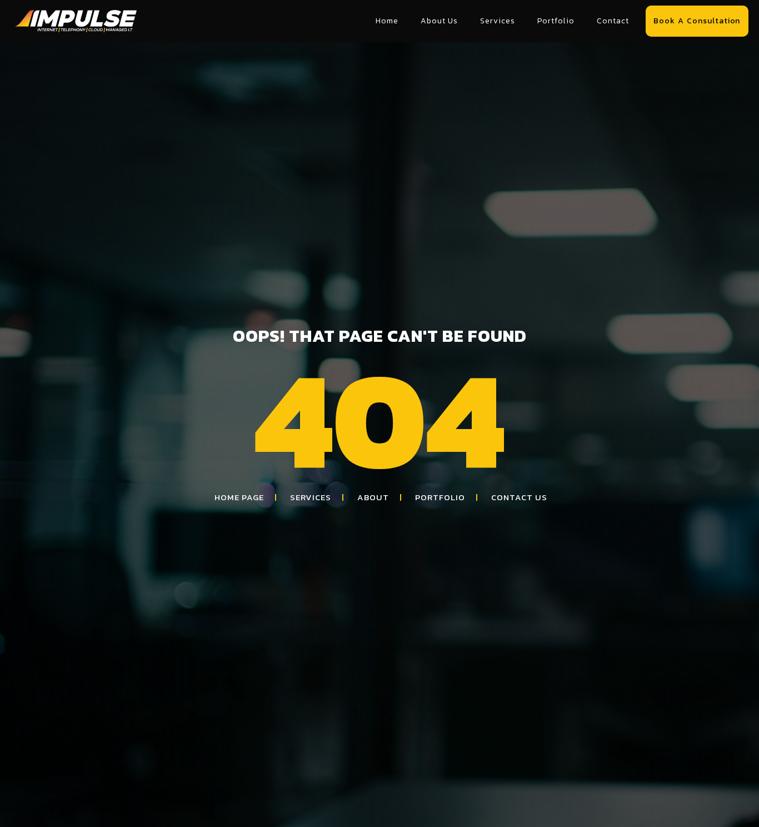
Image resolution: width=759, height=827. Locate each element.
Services (497, 21)
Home (387, 21)
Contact (613, 21)
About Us (439, 21)
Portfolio (556, 21)
